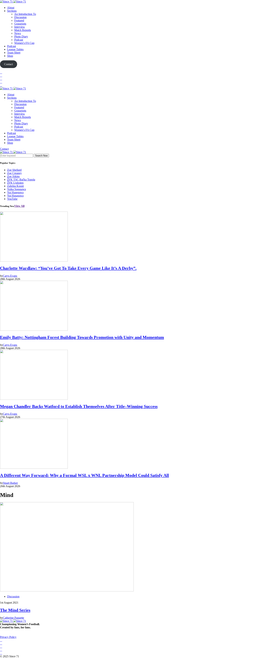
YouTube (12, 198)
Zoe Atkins (13, 176)
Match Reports (22, 30)
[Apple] (1, 85)
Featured (19, 20)
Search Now (41, 155)
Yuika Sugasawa (16, 189)
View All (19, 205)
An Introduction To (25, 14)
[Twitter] (1, 75)
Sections (12, 10)
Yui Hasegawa (15, 192)
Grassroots (20, 23)
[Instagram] (1, 78)
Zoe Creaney (14, 173)
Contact (4, 148)
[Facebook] (1, 72)
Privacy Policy (8, 637)
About (10, 7)
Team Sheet (13, 52)
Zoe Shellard (14, 169)
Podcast (18, 39)
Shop (10, 55)
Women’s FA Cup (24, 42)
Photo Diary (21, 36)
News (17, 33)
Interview (19, 26)
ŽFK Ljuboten (15, 182)
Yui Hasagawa (15, 195)
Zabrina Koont (15, 185)
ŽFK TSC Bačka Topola (21, 179)
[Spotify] (1, 82)
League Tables (15, 49)
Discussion (20, 17)
